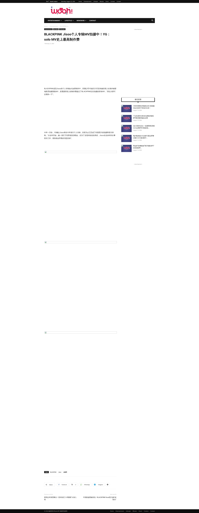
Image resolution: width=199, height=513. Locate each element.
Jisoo (60, 472)
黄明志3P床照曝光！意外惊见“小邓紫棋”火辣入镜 (60, 498)
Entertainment (87, 1)
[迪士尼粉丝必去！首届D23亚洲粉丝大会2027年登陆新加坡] (126, 128)
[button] (152, 21)
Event (107, 1)
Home (80, 1)
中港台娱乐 (62, 29)
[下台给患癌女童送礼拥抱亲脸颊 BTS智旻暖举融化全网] (126, 118)
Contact (119, 1)
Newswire (81, 20)
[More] (107, 485)
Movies (102, 1)
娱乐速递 (56, 29)
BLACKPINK (53, 472)
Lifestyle (95, 1)
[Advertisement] (80, 113)
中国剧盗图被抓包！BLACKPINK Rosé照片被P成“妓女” (99, 498)
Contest (113, 1)
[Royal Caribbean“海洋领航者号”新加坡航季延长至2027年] (126, 148)
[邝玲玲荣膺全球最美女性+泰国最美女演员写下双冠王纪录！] (126, 108)
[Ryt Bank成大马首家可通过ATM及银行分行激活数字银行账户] (126, 138)
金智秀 (65, 472)
